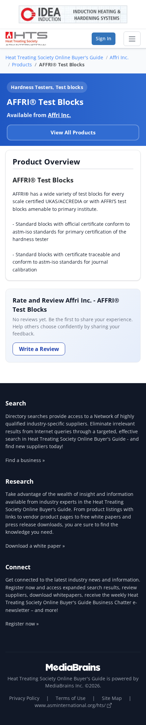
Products (22, 64)
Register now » (22, 623)
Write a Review (39, 349)
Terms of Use (71, 698)
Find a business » (25, 460)
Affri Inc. (119, 57)
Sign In (103, 38)
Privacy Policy (24, 698)
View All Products (73, 132)
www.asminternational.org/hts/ (71, 705)
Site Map (112, 698)
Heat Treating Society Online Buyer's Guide (54, 57)
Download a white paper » (35, 546)
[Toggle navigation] (132, 38)
